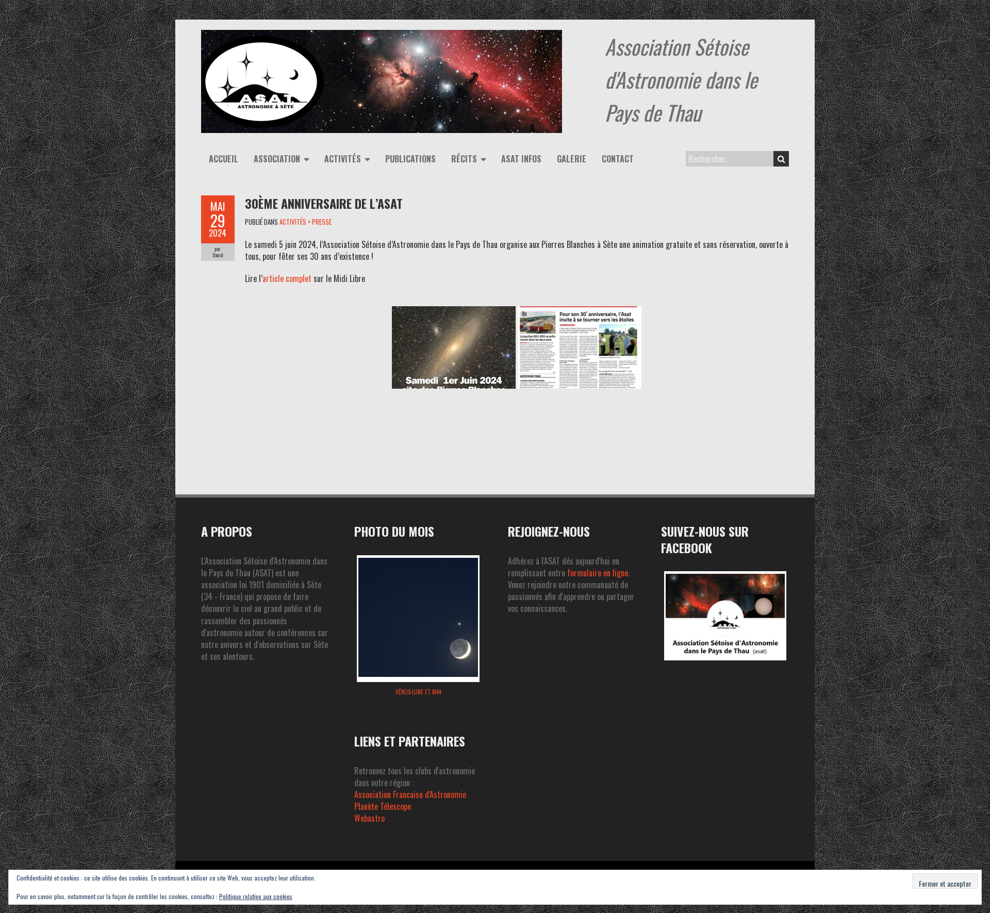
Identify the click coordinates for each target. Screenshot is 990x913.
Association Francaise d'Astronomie (410, 794)
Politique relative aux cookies (255, 896)
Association (277, 159)
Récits (464, 159)
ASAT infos (521, 159)
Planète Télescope (382, 806)
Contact (618, 159)
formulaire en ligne (597, 573)
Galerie (571, 159)
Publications (410, 159)
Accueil (223, 159)
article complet (286, 278)
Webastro (369, 818)
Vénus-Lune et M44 (418, 692)
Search (781, 159)
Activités (342, 159)
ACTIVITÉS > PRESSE (305, 222)
